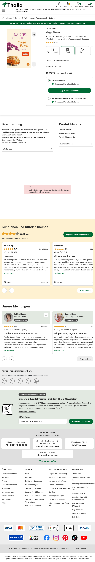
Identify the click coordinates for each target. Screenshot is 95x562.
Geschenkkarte (78, 493)
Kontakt (28, 477)
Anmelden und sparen (81, 421)
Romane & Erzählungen (24, 18)
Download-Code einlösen (59, 488)
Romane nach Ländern (45, 18)
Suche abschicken (22, 11)
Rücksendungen (31, 484)
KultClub (75, 517)
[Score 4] (28, 380)
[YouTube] (84, 538)
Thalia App (76, 473)
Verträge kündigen (56, 496)
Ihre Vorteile (77, 469)
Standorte (6, 488)
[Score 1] (4, 380)
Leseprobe (34, 64)
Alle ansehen (85, 290)
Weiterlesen (8, 149)
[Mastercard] (20, 528)
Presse (4, 481)
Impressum (6, 499)
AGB (4, 503)
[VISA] (8, 528)
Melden (10, 282)
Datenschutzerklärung (58, 499)
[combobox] (49, 80)
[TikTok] (75, 538)
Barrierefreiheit (8, 496)
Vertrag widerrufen (47, 461)
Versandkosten (83, 558)
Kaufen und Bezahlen (57, 477)
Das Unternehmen (9, 473)
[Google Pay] (54, 528)
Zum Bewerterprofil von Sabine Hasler (26, 317)
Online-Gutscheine (56, 484)
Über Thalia (7, 469)
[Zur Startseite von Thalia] (13, 4)
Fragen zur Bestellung (58, 473)
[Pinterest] (65, 538)
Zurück (4, 290)
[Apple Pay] (69, 528)
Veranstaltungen (79, 513)
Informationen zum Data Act (59, 504)
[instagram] (56, 538)
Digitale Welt (77, 509)
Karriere (5, 477)
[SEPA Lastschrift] (36, 528)
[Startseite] (3, 18)
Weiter (11, 290)
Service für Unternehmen (35, 496)
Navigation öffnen (3, 10)
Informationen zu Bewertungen (15, 238)
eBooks (9, 18)
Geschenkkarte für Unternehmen (79, 498)
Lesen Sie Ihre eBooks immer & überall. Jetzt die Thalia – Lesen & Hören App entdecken (47, 23)
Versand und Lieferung (58, 481)
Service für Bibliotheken (35, 492)
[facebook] (47, 538)
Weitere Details (66, 143)
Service (28, 469)
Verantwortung (8, 492)
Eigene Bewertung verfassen (78, 234)
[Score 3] (20, 380)
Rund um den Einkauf (58, 469)
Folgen (46, 315)
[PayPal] (84, 528)
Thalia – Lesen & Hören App (81, 478)
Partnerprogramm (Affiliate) (79, 504)
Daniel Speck (51, 28)
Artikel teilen (34, 34)
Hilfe (27, 473)
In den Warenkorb (71, 90)
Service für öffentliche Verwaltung (34, 500)
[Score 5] (36, 380)
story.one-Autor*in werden (80, 488)
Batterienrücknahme (33, 481)
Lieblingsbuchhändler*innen (82, 483)
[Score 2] (12, 380)
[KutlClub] (33, 538)
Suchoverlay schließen (58, 9)
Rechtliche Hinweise (27, 411)
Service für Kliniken (33, 505)
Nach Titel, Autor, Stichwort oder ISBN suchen (33, 9)
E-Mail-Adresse (25, 417)
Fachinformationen (9, 484)
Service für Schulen (33, 488)
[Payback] (16, 538)
